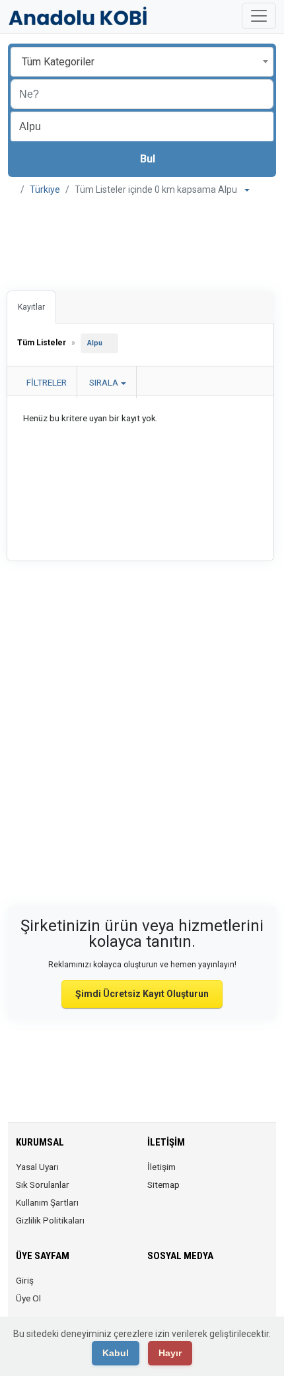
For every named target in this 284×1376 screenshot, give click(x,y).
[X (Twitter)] (174, 1288)
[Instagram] (192, 1288)
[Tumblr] (155, 1314)
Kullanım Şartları (47, 1202)
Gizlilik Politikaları (50, 1220)
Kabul (115, 1353)
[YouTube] (248, 1288)
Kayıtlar (31, 307)
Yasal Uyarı (37, 1166)
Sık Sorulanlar (42, 1184)
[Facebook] (155, 1288)
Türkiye (45, 189)
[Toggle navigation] (259, 16)
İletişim (161, 1166)
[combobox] (142, 62)
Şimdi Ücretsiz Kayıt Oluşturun (142, 993)
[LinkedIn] (211, 1288)
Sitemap (163, 1184)
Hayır (170, 1353)
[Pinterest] (229, 1288)
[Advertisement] (142, 239)
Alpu (94, 343)
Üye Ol (28, 1298)
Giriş (25, 1280)
